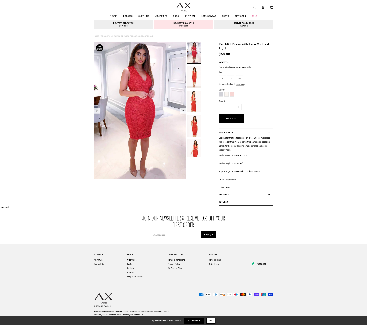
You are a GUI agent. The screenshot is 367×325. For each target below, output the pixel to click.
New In (114, 16)
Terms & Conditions (176, 259)
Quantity (222, 101)
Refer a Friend (215, 259)
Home (96, 36)
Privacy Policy (174, 264)
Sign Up (208, 234)
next (183, 111)
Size (220, 72)
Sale (254, 16)
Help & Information (135, 276)
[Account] (260, 7)
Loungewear (208, 16)
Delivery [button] (224, 194)
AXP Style (98, 259)
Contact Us (99, 264)
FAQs (129, 264)
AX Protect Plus (175, 268)
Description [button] (226, 132)
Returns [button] (224, 201)
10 (231, 78)
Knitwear (190, 16)
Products (106, 36)
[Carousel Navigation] (140, 111)
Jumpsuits (161, 16)
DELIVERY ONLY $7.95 (123, 24)
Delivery (130, 268)
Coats (225, 16)
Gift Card (240, 16)
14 (239, 78)
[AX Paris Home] (183, 7)
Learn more (194, 320)
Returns (130, 272)
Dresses (128, 16)
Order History (214, 264)
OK (210, 320)
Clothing (143, 16)
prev (97, 111)
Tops (176, 16)
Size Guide (240, 84)
